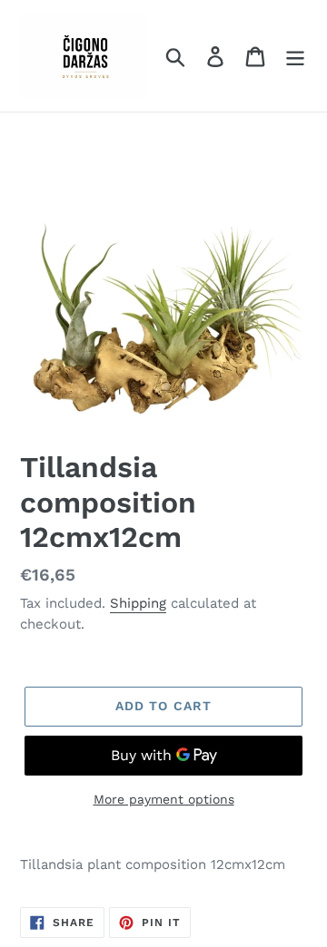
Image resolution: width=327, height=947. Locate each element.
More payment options (164, 799)
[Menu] (295, 55)
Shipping (138, 603)
